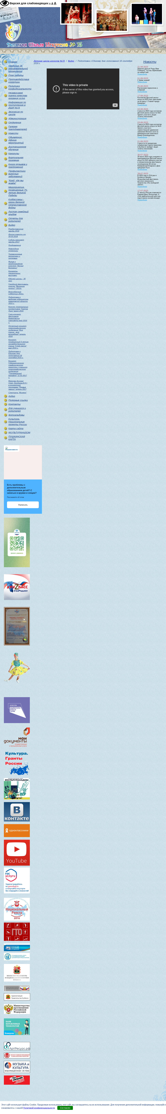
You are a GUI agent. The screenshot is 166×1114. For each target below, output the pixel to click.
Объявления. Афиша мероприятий (16, 140)
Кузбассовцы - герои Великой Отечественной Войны (17, 203)
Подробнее (142, 74)
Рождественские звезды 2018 (15, 230)
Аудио (11, 396)
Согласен (65, 1108)
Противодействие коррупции (18, 80)
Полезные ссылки (18, 400)
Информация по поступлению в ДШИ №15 (17, 105)
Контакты (14, 404)
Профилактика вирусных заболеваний (16, 174)
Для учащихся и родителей (17, 409)
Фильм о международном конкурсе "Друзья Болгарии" (15, 265)
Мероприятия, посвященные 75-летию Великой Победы (17, 191)
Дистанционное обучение (17, 148)
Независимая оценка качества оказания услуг (17, 96)
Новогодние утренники (13, 250)
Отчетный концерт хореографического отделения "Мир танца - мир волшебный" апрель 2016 (17, 331)
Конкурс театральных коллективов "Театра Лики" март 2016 (18, 309)
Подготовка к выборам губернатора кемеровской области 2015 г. (18, 300)
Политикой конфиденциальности (39, 1108)
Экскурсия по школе (15, 113)
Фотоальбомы (16, 415)
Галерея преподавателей (17, 128)
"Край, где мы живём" (15, 182)
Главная (12, 62)
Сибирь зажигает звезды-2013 (16, 241)
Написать (22, 505)
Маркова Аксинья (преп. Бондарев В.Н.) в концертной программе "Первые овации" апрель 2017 (17, 385)
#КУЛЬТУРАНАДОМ (18, 432)
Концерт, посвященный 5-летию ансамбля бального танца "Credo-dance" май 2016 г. (18, 344)
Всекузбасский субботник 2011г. (16, 293)
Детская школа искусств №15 (49, 61)
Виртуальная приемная (15, 159)
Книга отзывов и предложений (17, 165)
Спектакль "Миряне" (17, 393)
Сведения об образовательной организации (18, 69)
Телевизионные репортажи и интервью (15, 256)
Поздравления (14, 245)
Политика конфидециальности (18, 87)
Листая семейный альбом (18, 213)
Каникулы (13, 153)
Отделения (14, 122)
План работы (15, 75)
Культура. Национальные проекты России (17, 422)
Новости (13, 133)
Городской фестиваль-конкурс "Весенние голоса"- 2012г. (18, 286)
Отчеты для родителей (15, 219)
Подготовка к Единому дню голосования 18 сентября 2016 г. (15, 354)
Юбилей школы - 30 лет (17, 280)
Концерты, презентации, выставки (14, 273)
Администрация (17, 118)
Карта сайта (15, 428)
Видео (11, 225)
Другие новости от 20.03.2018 (17, 235)
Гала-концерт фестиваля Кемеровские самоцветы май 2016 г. (17, 318)
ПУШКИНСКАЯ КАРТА (16, 438)
